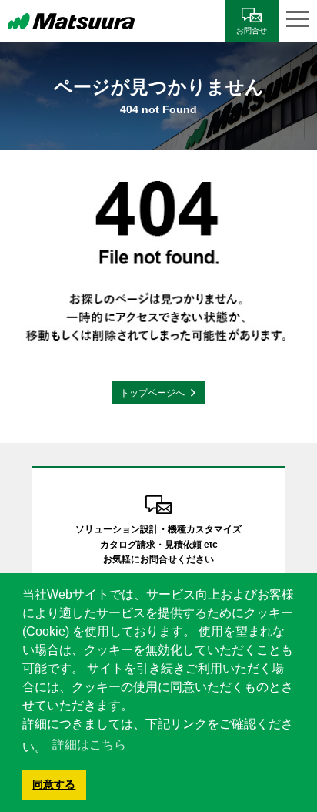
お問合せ (251, 30)
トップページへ (152, 393)
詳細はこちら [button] (89, 744)
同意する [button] (53, 784)
